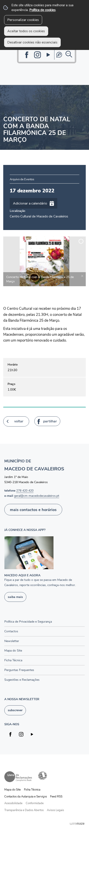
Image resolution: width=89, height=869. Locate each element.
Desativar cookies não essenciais (32, 42)
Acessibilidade (42, 775)
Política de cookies (42, 10)
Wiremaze (77, 823)
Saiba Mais (15, 597)
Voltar (18, 421)
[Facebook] (27, 55)
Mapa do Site (12, 790)
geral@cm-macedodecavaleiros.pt (36, 496)
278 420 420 (24, 491)
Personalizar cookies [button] (23, 20)
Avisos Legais (55, 810)
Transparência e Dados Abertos (24, 810)
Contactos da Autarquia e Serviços (25, 797)
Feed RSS (56, 797)
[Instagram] (37, 55)
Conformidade (35, 803)
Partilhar (50, 421)
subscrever (15, 710)
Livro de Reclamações (18, 776)
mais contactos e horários (33, 509)
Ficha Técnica (32, 790)
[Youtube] (48, 55)
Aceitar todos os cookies (26, 31)
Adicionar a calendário (30, 203)
